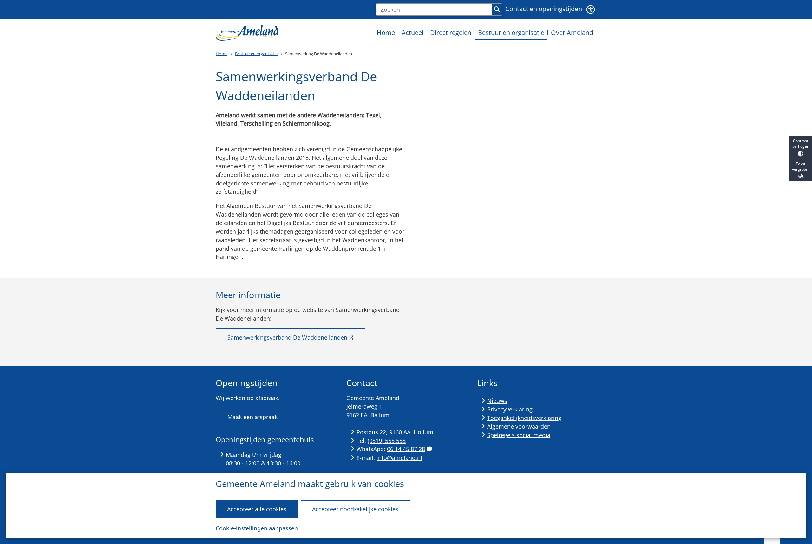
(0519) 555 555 (387, 440)
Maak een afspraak (252, 417)
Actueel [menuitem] (412, 32)
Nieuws (497, 401)
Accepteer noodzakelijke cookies (355, 509)
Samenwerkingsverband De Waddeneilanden (287, 337)
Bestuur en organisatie (256, 53)
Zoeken (497, 9)
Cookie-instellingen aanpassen (257, 528)
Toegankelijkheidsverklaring (524, 418)
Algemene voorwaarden (519, 426)
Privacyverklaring (510, 409)
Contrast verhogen (800, 143)
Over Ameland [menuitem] (572, 32)
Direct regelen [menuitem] (450, 32)
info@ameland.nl (399, 458)
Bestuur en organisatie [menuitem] (511, 32)
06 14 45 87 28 (406, 449)
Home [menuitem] (386, 32)
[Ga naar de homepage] (247, 32)
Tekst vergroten (800, 166)
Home (221, 53)
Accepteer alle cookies (256, 509)
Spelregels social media (518, 435)
